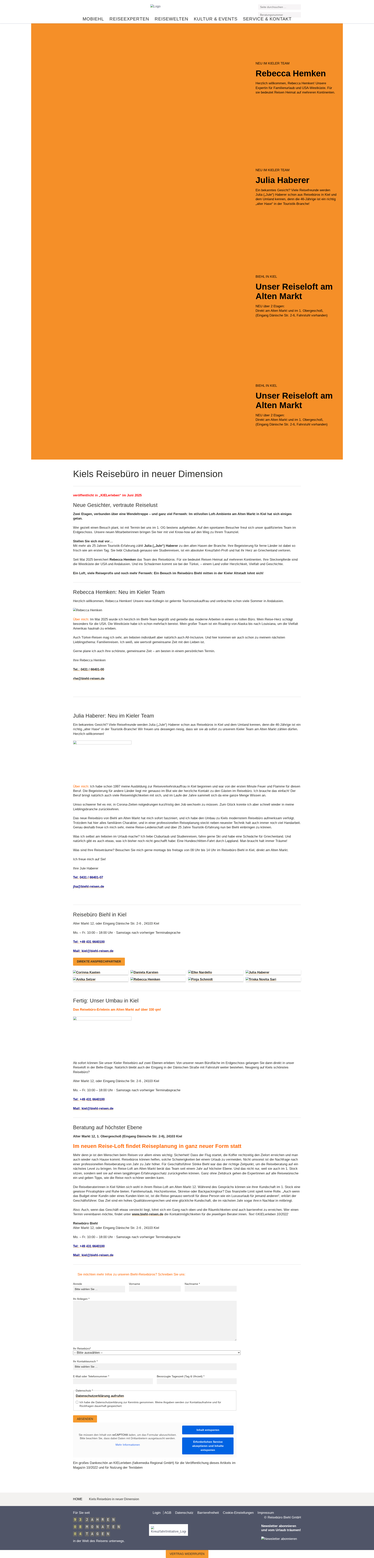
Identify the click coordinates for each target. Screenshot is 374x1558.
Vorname (134, 1283)
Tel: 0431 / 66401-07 (88, 877)
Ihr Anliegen (81, 1298)
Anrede (77, 1283)
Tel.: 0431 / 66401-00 (88, 669)
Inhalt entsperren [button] (208, 1429)
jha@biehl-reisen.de (88, 886)
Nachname (192, 1283)
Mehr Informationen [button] (128, 1444)
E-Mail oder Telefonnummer (91, 1376)
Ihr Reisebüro (82, 1348)
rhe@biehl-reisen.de (88, 678)
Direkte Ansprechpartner (99, 961)
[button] (298, 7)
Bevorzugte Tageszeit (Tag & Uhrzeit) (180, 1376)
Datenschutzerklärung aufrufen (100, 1396)
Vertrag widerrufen (187, 1553)
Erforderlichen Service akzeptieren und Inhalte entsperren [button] (208, 1445)
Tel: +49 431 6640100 (89, 942)
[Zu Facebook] (75, 8)
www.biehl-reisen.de (147, 1214)
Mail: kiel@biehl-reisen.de (93, 951)
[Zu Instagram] (84, 8)
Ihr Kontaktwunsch (85, 1361)
